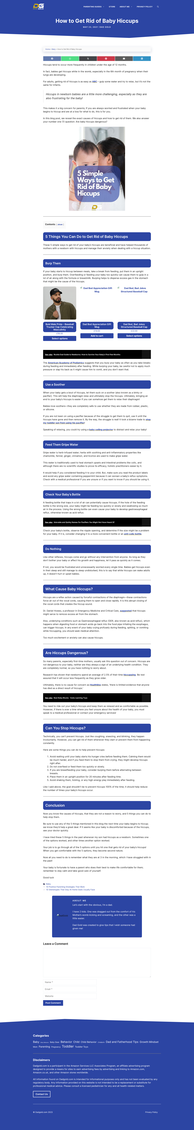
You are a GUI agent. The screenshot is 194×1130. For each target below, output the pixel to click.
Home (47, 49)
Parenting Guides (93, 7)
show (60, 224)
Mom (35, 1047)
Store (112, 7)
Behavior (66, 1041)
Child (76, 1041)
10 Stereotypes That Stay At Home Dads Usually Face (70, 890)
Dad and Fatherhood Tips (122, 1041)
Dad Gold (105, 27)
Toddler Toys (81, 1046)
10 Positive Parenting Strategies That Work (65, 887)
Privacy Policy (145, 7)
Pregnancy (56, 1047)
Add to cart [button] (97, 335)
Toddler (68, 1046)
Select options (60, 338)
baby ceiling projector (101, 429)
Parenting (44, 1046)
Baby (54, 49)
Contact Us (42, 1094)
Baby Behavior (45, 1042)
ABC (94, 81)
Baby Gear (54, 1042)
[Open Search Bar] (158, 6)
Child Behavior (89, 1042)
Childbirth (101, 1042)
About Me (125, 7)
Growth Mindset (149, 1041)
